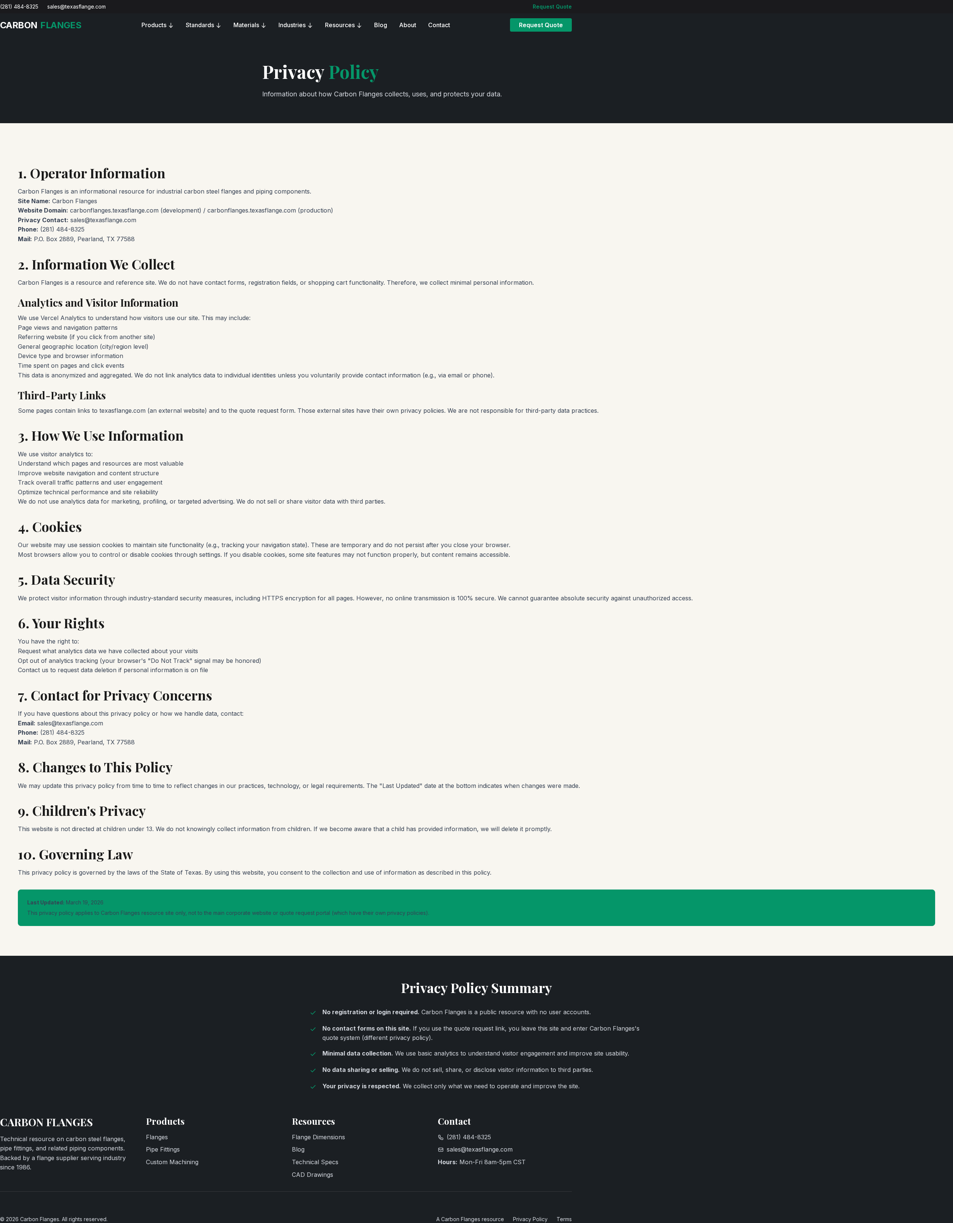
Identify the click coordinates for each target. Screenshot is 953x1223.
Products (153, 25)
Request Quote (552, 6)
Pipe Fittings (163, 1149)
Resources (340, 25)
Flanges (157, 1137)
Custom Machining (172, 1162)
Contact (439, 25)
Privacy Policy (530, 1219)
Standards (200, 25)
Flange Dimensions (318, 1137)
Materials (246, 25)
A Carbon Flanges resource (470, 1219)
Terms (564, 1219)
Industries (292, 25)
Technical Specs (315, 1162)
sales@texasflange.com (76, 6)
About (407, 25)
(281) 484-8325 (19, 6)
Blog (380, 25)
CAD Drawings (312, 1174)
